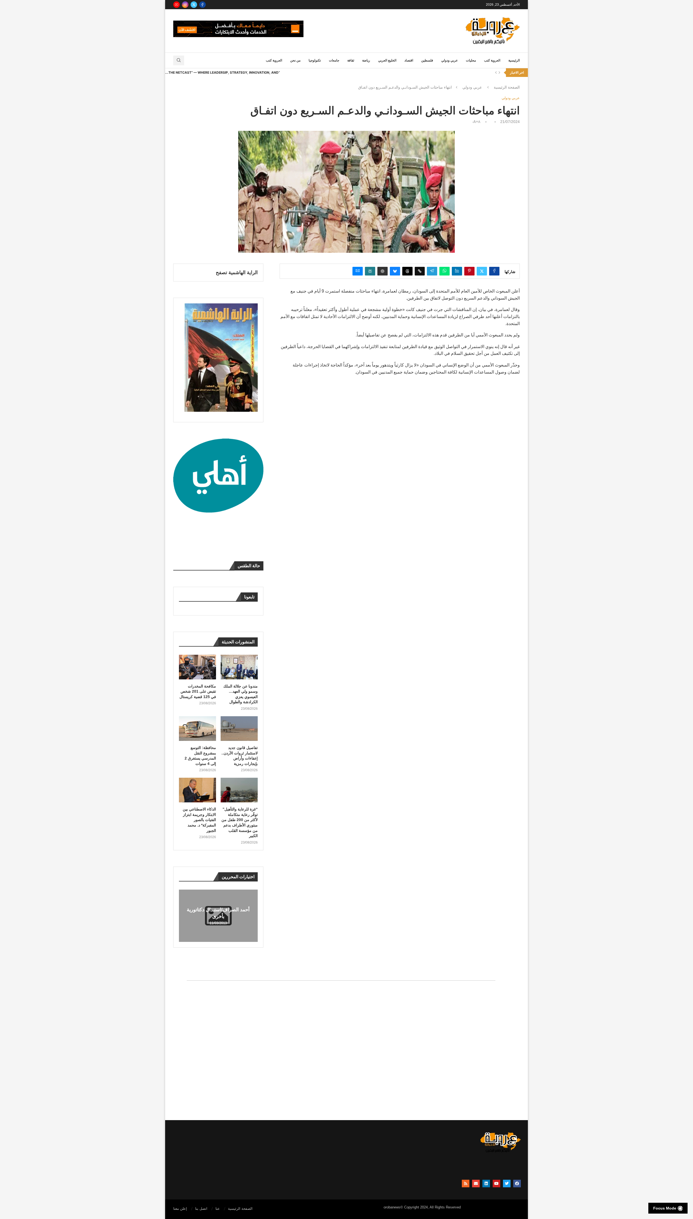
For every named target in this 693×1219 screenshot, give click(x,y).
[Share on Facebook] (494, 271)
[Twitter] (194, 4)
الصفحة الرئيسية (507, 87)
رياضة (366, 60)
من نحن (295, 60)
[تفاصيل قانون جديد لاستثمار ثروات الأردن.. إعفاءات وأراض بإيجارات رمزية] (239, 728)
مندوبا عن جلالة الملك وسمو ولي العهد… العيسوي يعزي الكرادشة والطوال (240, 694)
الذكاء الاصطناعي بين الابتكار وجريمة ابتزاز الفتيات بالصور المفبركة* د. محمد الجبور (199, 819)
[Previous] (496, 72)
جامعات (334, 60)
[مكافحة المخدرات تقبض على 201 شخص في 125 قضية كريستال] (197, 667)
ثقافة (350, 60)
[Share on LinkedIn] (457, 271)
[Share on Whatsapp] (444, 271)
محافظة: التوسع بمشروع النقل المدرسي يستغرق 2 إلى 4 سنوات (200, 755)
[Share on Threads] (407, 271)
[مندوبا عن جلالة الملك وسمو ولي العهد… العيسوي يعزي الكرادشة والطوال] (239, 667)
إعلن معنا (180, 1209)
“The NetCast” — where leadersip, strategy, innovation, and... (222, 72)
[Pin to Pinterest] (469, 271)
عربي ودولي (449, 60)
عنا (217, 1209)
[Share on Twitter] (482, 271)
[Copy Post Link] (420, 271)
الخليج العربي (387, 60)
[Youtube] (176, 4)
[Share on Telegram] (432, 271)
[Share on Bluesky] (395, 271)
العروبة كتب (492, 60)
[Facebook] (202, 4)
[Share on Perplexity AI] (370, 271)
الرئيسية (514, 60)
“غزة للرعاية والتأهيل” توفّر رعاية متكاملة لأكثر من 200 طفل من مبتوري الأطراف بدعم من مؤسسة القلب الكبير (239, 822)
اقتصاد (408, 60)
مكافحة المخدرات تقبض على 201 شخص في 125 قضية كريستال (197, 691)
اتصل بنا (201, 1209)
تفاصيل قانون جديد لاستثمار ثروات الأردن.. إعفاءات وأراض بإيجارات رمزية (239, 755)
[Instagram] (185, 4)
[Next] (499, 72)
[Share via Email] (357, 271)
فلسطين (427, 60)
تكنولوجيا (315, 60)
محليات (471, 60)
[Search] (178, 60)
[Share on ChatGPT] (382, 271)
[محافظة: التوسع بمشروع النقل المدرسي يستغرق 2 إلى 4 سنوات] (197, 728)
